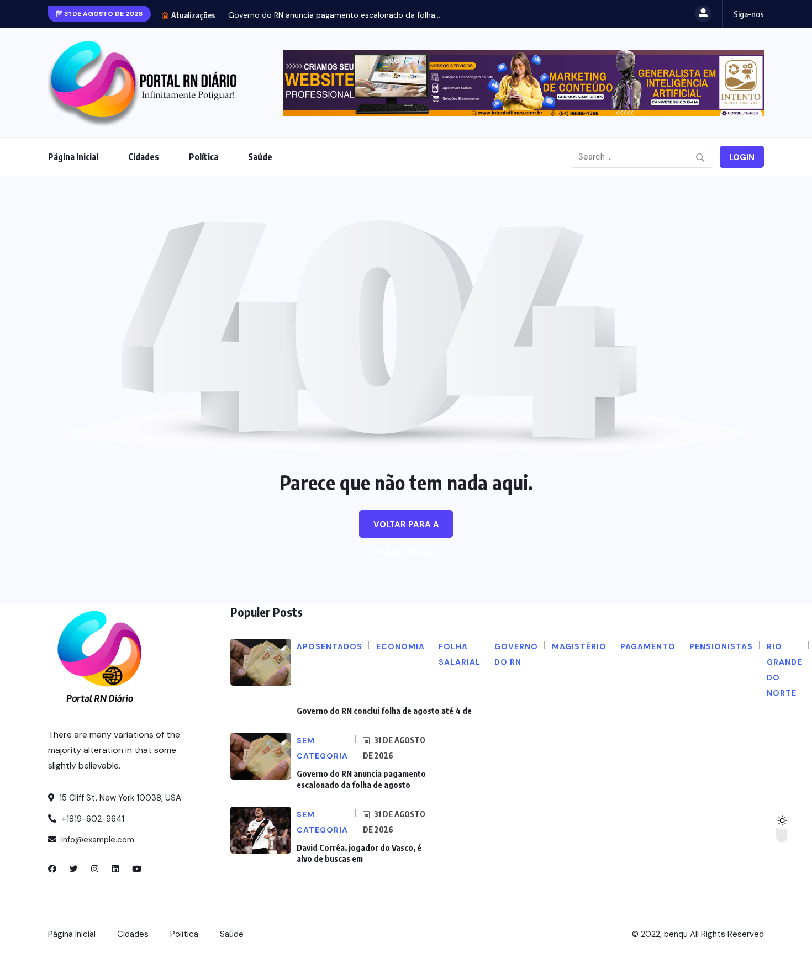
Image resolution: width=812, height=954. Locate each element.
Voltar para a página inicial (406, 528)
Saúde (260, 156)
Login (742, 157)
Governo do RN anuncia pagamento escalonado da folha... (334, 15)
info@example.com (96, 839)
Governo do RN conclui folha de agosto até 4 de (384, 711)
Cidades (143, 156)
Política (203, 156)
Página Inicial (73, 156)
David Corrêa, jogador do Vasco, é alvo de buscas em (359, 852)
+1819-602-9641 (91, 818)
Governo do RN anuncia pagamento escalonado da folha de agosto (361, 778)
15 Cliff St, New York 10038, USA (119, 797)
